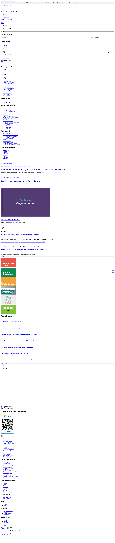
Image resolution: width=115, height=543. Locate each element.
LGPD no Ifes (6, 139)
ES (113, 55)
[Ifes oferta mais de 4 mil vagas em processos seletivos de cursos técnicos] (16, 166)
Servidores (5, 115)
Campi (4, 77)
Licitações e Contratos (8, 113)
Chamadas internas (7, 93)
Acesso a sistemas (7, 56)
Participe (62, 2)
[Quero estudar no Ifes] (8, 267)
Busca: (93, 37)
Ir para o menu (6, 6)
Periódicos (6, 152)
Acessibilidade (6, 14)
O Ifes (4, 69)
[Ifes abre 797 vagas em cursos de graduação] (10, 177)
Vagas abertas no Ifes (10, 219)
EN (109, 55)
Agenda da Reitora (7, 81)
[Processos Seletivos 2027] (6, 163)
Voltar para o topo (4, 407)
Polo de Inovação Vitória (8, 82)
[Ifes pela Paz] (8, 304)
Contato (5, 55)
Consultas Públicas (7, 141)
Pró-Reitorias (6, 78)
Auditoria (8, 124)
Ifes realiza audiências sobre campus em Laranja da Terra (17, 347)
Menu (3, 62)
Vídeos (5, 151)
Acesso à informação (70, 2)
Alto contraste (6, 16)
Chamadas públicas (7, 91)
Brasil (29, 2)
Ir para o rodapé (7, 9)
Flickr (5, 525)
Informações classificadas (8, 116)
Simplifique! (48, 2)
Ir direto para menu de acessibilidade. (8, 1)
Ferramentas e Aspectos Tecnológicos (11, 122)
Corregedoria (8, 127)
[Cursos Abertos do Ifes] (8, 294)
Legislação (79, 2)
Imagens (7, 150)
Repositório (6, 153)
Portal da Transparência (8, 142)
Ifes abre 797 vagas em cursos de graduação (20, 181)
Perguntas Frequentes (7, 54)
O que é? (5, 504)
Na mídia (6, 157)
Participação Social (7, 110)
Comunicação (6, 58)
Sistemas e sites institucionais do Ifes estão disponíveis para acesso (19, 334)
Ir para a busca (6, 7)
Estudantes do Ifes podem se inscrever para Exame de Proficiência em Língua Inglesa (24, 249)
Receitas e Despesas (7, 112)
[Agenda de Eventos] (8, 276)
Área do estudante (7, 101)
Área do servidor (6, 102)
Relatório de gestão (10, 137)
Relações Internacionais (8, 94)
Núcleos (5, 85)
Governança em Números (8, 138)
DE (112, 55)
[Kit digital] (8, 313)
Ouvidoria (8, 128)
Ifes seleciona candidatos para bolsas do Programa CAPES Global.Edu (20, 234)
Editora (5, 156)
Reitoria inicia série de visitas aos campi (12, 321)
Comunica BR (55, 2)
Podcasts (6, 158)
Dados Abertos (6, 119)
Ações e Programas (7, 109)
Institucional (5, 107)
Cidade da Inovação (7, 83)
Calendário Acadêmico (8, 87)
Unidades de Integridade (8, 123)
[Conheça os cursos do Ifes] (8, 285)
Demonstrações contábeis (11, 136)
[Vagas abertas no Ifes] (25, 216)
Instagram (6, 522)
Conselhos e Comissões (8, 84)
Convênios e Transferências (9, 111)
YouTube (5, 520)
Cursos (4, 70)
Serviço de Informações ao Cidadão (10, 117)
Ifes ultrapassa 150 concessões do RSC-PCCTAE (15, 353)
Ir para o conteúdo (7, 5)
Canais (84, 2)
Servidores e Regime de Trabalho (10, 143)
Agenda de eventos (7, 95)
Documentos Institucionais (8, 88)
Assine (5, 505)
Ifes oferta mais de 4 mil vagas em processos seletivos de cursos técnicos (33, 169)
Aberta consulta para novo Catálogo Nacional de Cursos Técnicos (19, 340)
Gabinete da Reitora (7, 80)
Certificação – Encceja (8, 90)
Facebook (5, 365)
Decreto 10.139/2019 (7, 133)
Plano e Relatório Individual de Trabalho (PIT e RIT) (14, 144)
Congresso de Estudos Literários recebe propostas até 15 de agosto (20, 359)
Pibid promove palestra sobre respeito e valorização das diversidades (20, 328)
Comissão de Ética (10, 125)
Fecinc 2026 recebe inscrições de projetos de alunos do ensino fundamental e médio (23, 242)
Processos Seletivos (7, 72)
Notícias (5, 155)
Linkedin (5, 523)
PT (107, 55)
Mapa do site (6, 17)
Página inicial (3, 61)
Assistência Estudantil (7, 89)
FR (110, 55)
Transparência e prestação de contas (10, 135)
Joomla (20, 530)
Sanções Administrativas (8, 121)
